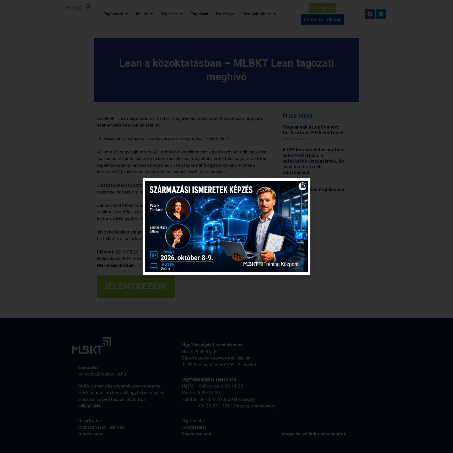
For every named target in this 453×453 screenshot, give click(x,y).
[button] (303, 185)
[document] (226, 226)
